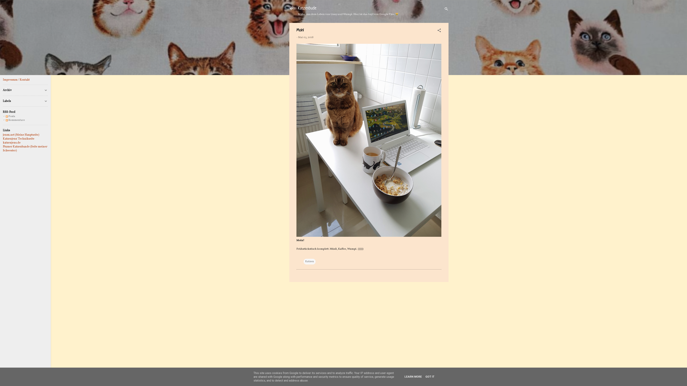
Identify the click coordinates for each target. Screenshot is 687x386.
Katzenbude (307, 8)
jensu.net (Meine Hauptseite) (21, 135)
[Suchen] (446, 9)
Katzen (309, 261)
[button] (439, 31)
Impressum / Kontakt (16, 80)
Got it (429, 376)
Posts (11, 116)
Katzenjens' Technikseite (18, 139)
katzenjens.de (12, 143)
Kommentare (16, 120)
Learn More (413, 376)
